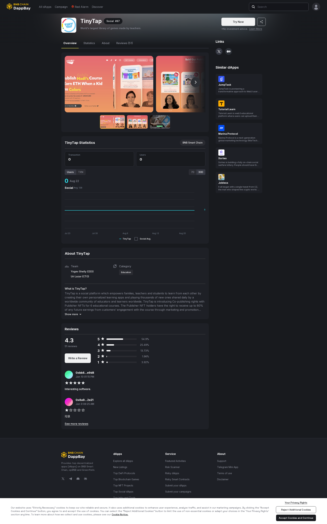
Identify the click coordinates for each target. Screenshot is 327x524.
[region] (163, 511)
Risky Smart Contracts (177, 479)
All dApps (45, 7)
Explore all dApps (123, 460)
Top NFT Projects (123, 485)
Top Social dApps (123, 491)
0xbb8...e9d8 (85, 372)
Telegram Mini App (227, 467)
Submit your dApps (175, 485)
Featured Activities (175, 460)
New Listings (120, 467)
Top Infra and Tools (124, 497)
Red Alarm (81, 7)
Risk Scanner (172, 467)
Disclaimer (223, 479)
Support (221, 460)
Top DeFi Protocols (124, 473)
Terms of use (224, 473)
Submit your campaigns (178, 491)
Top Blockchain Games (126, 479)
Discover (97, 7)
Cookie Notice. (120, 514)
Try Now (238, 21)
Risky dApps (172, 473)
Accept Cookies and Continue (296, 517)
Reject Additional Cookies (296, 509)
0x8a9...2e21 (84, 400)
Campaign (61, 7)
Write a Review (77, 358)
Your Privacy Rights (296, 502)
